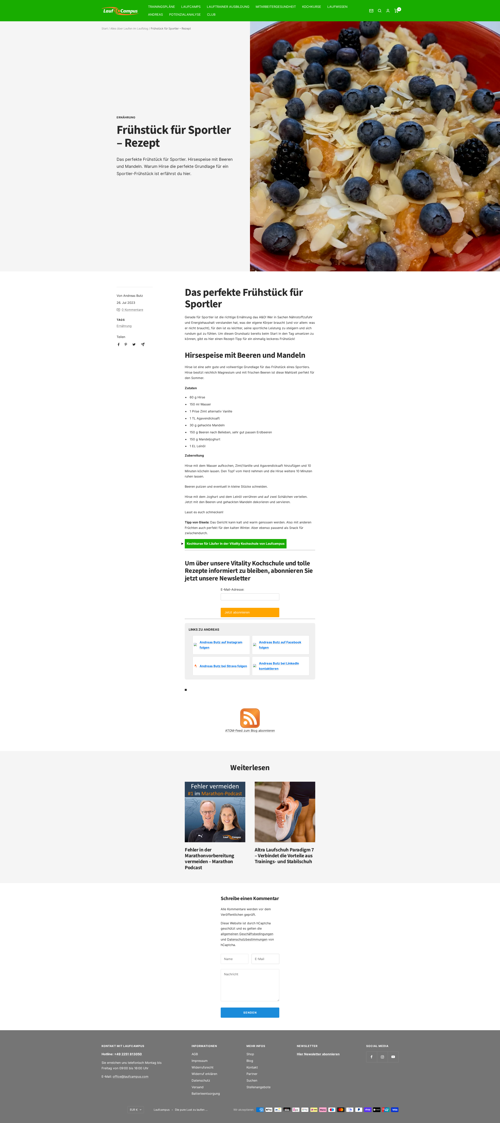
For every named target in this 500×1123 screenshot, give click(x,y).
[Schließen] (334, 521)
